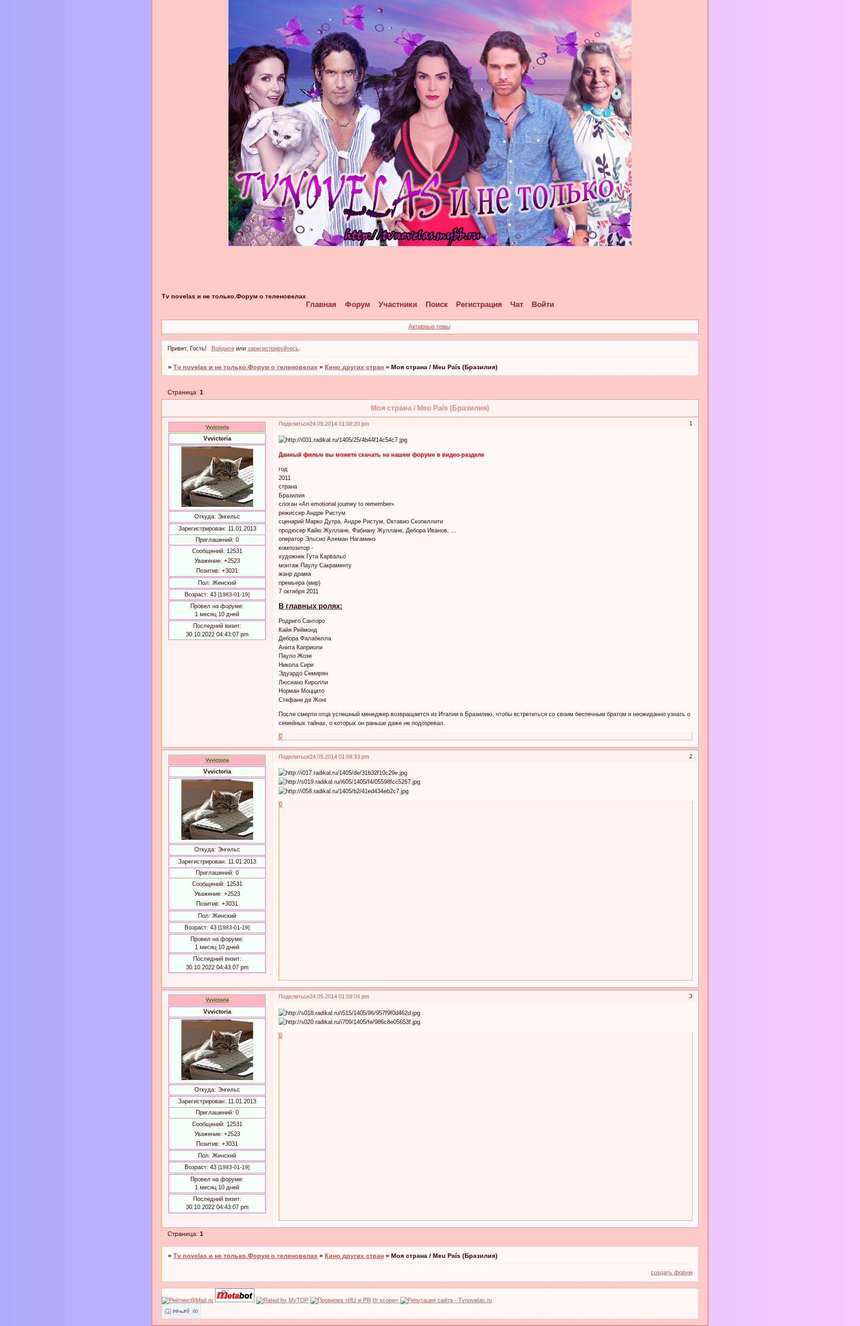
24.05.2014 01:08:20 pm (339, 424)
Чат (516, 304)
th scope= (386, 1300)
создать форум (671, 1272)
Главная (321, 304)
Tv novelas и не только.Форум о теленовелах (245, 367)
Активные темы (429, 326)
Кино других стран (354, 367)
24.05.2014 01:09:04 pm (339, 996)
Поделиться (294, 424)
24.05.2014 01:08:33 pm (339, 757)
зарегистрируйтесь (273, 348)
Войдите (222, 348)
